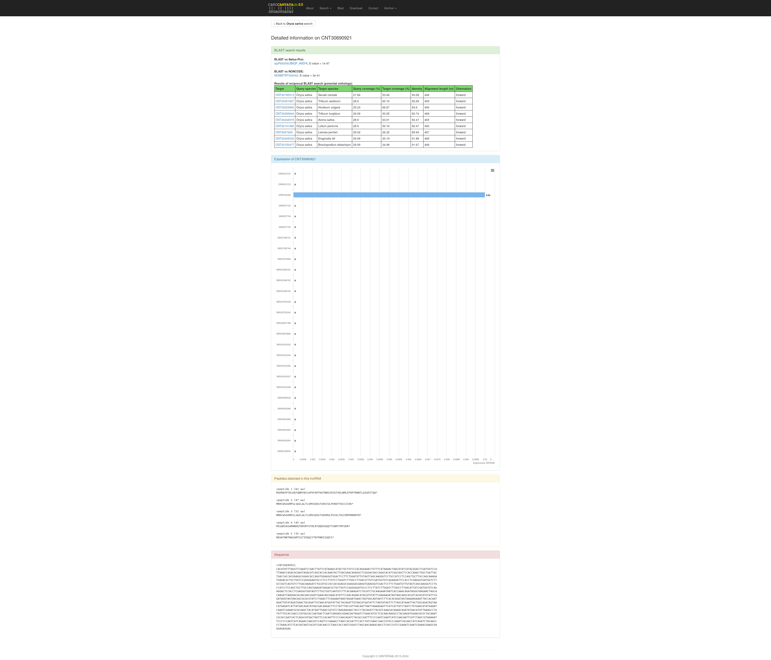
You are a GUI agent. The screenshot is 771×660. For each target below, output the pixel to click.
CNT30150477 (284, 145)
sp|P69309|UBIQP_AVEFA (291, 63)
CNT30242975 (284, 120)
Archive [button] (389, 8)
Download (356, 8)
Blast (341, 8)
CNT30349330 (284, 138)
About (310, 8)
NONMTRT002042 (286, 75)
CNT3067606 (284, 132)
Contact (373, 8)
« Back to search (293, 23)
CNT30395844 (284, 113)
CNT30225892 (284, 107)
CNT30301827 (284, 101)
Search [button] (324, 8)
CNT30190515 (284, 95)
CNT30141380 (284, 126)
